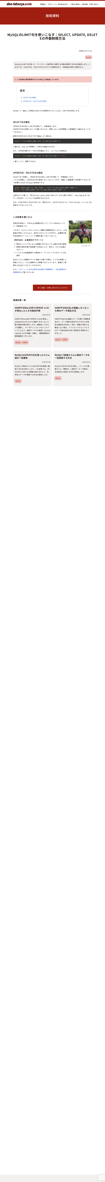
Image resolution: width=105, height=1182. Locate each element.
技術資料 (85, 4)
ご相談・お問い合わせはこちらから (53, 287)
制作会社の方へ (63, 4)
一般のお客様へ (75, 4)
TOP (101, 1170)
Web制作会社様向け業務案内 (41, 269)
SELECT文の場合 (29, 97)
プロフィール (52, 4)
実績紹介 (43, 4)
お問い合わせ (93, 4)
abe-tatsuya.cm (19, 3)
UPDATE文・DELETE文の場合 (35, 101)
